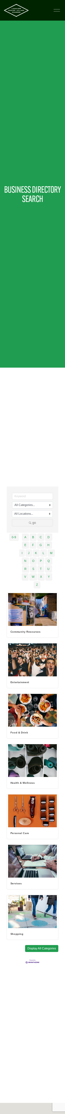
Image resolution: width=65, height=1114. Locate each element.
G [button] (41, 545)
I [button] (22, 553)
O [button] (33, 560)
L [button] (43, 553)
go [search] (34, 523)
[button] (41, 948)
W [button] (33, 576)
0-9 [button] (14, 537)
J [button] (29, 553)
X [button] (41, 576)
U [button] (48, 568)
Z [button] (37, 584)
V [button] (25, 576)
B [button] (33, 537)
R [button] (25, 568)
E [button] (25, 545)
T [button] (41, 568)
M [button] (51, 553)
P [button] (41, 560)
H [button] (48, 545)
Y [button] (49, 576)
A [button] (25, 537)
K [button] (36, 553)
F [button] (33, 545)
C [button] (41, 537)
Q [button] (48, 560)
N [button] (25, 560)
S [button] (33, 568)
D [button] (48, 537)
